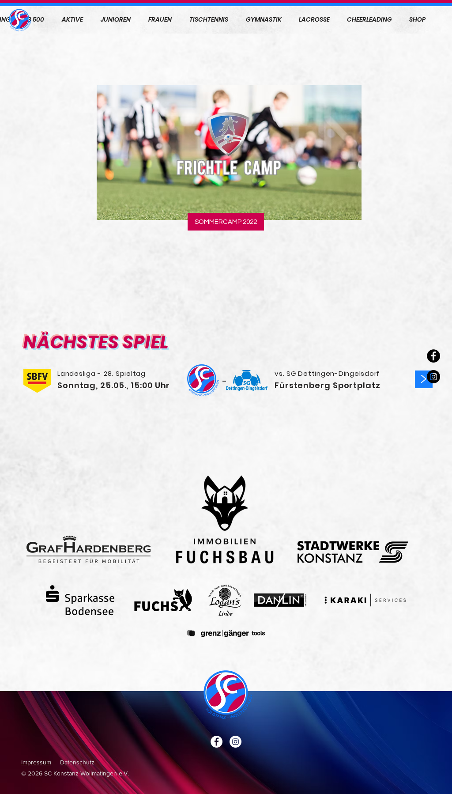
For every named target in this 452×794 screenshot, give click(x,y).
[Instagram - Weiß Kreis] (235, 742)
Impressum (36, 762)
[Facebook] (433, 356)
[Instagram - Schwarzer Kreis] (433, 376)
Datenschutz (77, 762)
